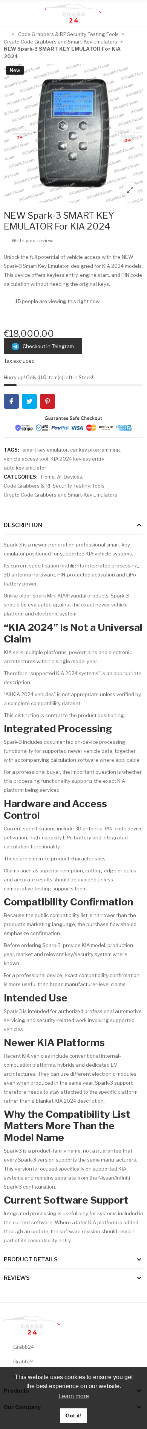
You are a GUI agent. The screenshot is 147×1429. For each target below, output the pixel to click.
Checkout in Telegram (46, 346)
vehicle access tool (26, 459)
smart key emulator (45, 450)
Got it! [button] (74, 1415)
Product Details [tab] (31, 1259)
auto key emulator (25, 468)
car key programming (95, 450)
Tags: (11, 450)
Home (48, 477)
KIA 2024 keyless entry (77, 459)
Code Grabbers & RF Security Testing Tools (54, 486)
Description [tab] (23, 525)
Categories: (20, 477)
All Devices (69, 477)
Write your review (31, 240)
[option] (73, 133)
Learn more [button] (73, 1396)
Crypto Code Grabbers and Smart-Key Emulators (60, 495)
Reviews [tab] (17, 1277)
